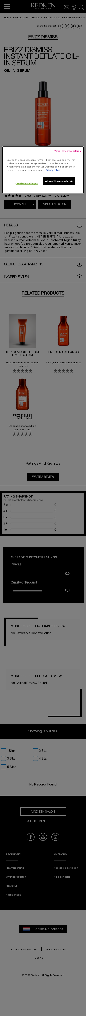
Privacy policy (53, 170)
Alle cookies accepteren (59, 181)
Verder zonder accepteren (67, 151)
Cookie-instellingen (27, 183)
